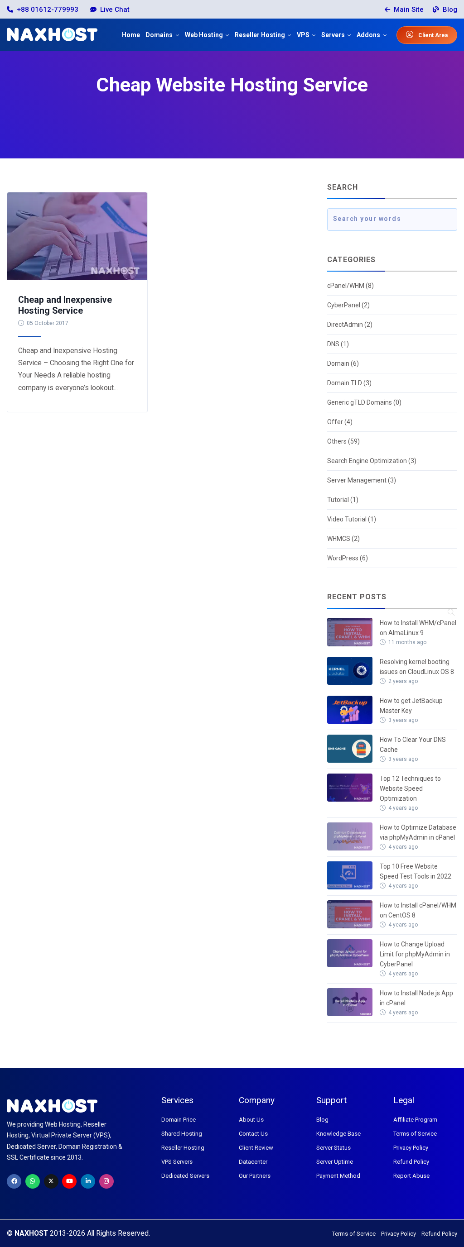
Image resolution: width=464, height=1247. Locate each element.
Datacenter (253, 1161)
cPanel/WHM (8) (350, 285)
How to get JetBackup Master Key (411, 705)
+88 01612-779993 (46, 9)
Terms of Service (415, 1133)
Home (131, 34)
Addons (368, 34)
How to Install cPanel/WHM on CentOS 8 (418, 910)
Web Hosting (204, 34)
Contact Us (253, 1133)
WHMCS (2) (343, 538)
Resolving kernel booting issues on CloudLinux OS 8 (417, 666)
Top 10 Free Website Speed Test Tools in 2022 (415, 871)
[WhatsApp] (32, 1181)
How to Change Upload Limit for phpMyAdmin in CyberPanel (415, 954)
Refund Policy (411, 1161)
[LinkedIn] (88, 1181)
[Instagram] (106, 1181)
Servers (333, 34)
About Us (251, 1119)
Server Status (333, 1147)
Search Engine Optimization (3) (371, 460)
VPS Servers (177, 1161)
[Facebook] (14, 1181)
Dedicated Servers (185, 1175)
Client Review (256, 1147)
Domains (159, 34)
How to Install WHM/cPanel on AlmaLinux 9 (418, 627)
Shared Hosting (181, 1133)
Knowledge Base (338, 1133)
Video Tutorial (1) (351, 519)
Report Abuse (411, 1175)
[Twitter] (51, 1181)
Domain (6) (343, 363)
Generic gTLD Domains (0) (364, 402)
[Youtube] (69, 1181)
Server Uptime (334, 1161)
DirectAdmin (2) (349, 324)
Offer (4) (340, 421)
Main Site (408, 9)
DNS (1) (338, 344)
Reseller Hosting (260, 34)
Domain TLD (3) (349, 383)
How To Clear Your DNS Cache (413, 744)
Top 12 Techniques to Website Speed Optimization (410, 788)
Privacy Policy (410, 1147)
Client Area (432, 35)
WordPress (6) (347, 558)
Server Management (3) (361, 480)
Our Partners (255, 1175)
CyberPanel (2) (348, 305)
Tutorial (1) (342, 499)
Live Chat (114, 9)
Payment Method (338, 1175)
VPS (303, 34)
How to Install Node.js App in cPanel (416, 998)
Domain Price (178, 1119)
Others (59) (343, 441)
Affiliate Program (415, 1119)
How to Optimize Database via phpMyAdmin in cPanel (418, 832)
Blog (449, 9)
